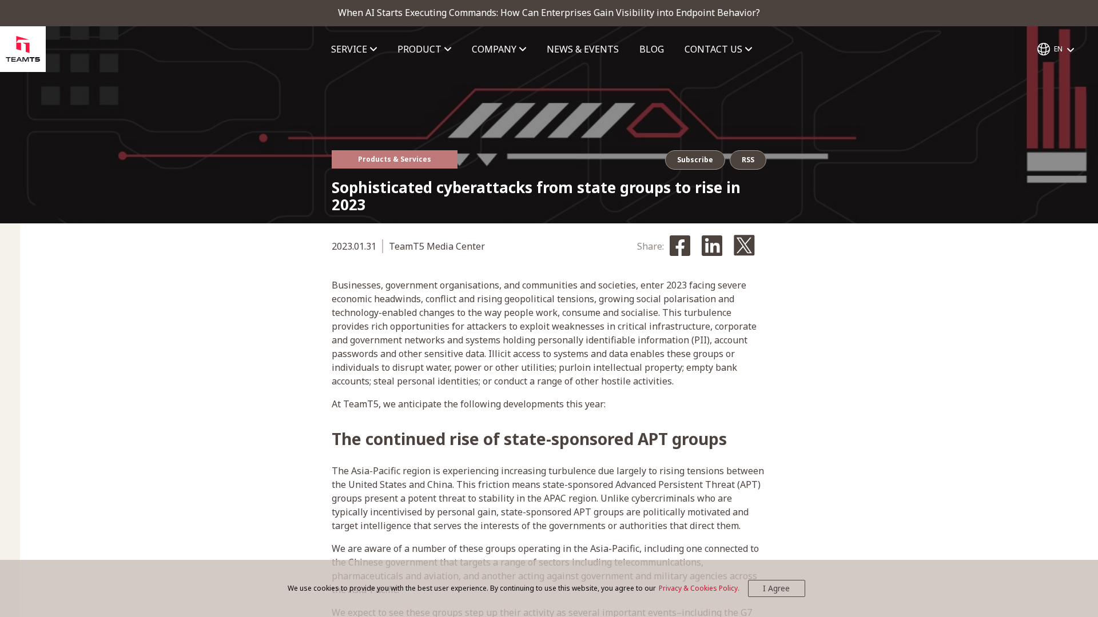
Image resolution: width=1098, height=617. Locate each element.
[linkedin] (712, 246)
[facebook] (680, 246)
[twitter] (744, 246)
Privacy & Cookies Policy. (699, 588)
